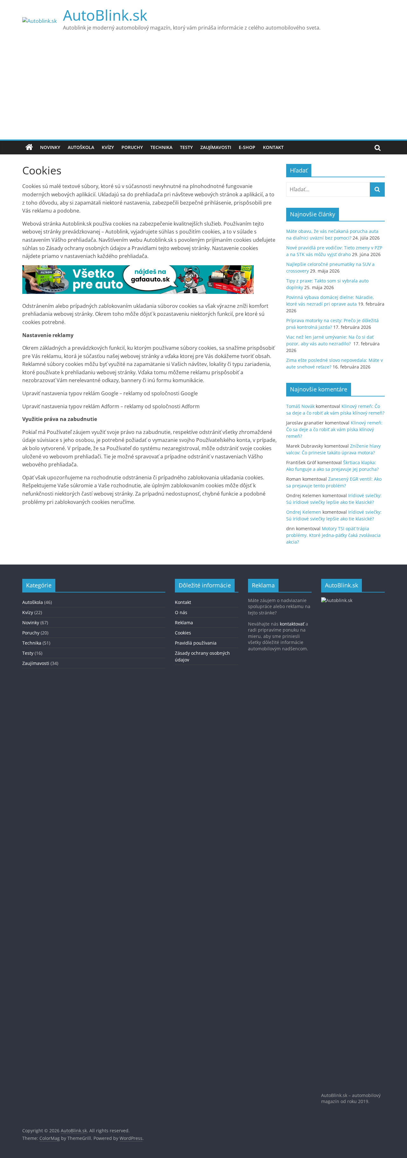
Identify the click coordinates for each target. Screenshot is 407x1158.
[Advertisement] (203, 91)
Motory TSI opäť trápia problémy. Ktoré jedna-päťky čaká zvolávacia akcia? (333, 535)
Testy (186, 147)
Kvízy (108, 147)
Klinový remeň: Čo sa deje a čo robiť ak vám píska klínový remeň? (334, 429)
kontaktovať (292, 624)
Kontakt (273, 147)
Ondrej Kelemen (303, 512)
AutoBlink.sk (105, 15)
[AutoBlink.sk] (29, 147)
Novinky (50, 147)
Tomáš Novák (300, 406)
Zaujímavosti (215, 147)
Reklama (184, 623)
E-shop (247, 147)
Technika (161, 147)
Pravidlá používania (196, 643)
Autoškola (81, 147)
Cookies (183, 633)
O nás (181, 612)
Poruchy (132, 147)
